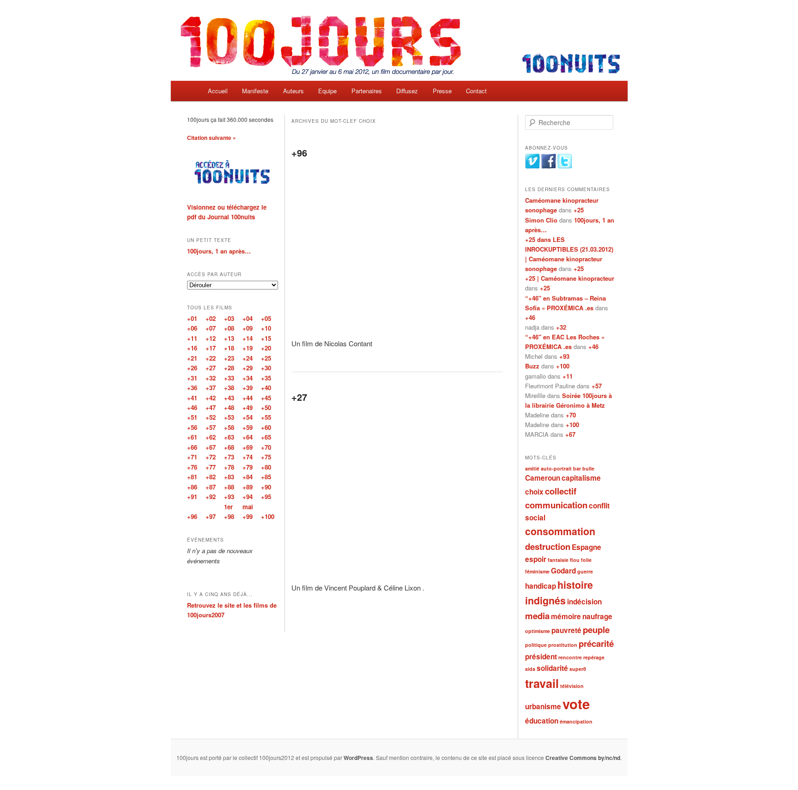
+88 (229, 486)
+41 (192, 397)
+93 (564, 356)
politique (536, 644)
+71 (192, 456)
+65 (266, 437)
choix (534, 492)
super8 (577, 668)
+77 (211, 467)
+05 (266, 318)
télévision (572, 685)
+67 (570, 434)
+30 (266, 367)
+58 (229, 427)
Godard (563, 571)
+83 (229, 476)
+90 (266, 486)
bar (577, 468)
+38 (229, 387)
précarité (596, 643)
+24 (247, 358)
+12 (211, 338)
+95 (266, 496)
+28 (229, 367)
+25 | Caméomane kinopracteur (569, 278)
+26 (192, 367)
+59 (247, 427)
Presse (442, 90)
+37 (211, 387)
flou (575, 559)
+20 (266, 348)
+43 (229, 397)
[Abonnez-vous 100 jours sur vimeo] (532, 166)
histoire (575, 585)
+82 (211, 476)
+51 (192, 417)
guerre (585, 571)
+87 (211, 486)
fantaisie (558, 559)
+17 (211, 348)
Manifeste (255, 90)
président (541, 656)
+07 (211, 328)
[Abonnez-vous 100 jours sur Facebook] (548, 166)
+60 (266, 427)
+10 (266, 328)
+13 (229, 338)
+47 (211, 407)
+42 (211, 397)
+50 (266, 407)
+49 (247, 407)
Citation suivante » (211, 137)
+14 (247, 338)
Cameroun (542, 478)
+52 (211, 417)
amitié (532, 468)
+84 (247, 476)
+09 (247, 328)
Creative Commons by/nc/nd (582, 758)
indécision (584, 602)
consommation (560, 531)
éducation (541, 721)
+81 (192, 476)
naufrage (597, 616)
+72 (211, 456)
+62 (211, 437)
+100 (562, 366)
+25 (579, 209)
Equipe (327, 90)
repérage (594, 657)
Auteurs (293, 90)
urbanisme (543, 706)
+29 (247, 367)
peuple (596, 629)
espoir (535, 559)
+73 (229, 456)
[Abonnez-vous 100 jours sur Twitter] (564, 166)
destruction (547, 546)
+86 (192, 486)
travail (542, 683)
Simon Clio (541, 220)
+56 (192, 427)
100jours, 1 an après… (219, 251)
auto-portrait (556, 468)
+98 (229, 516)
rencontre (570, 657)
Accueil (218, 90)
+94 (247, 496)
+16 (192, 348)
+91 (192, 496)
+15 (266, 338)
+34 (247, 378)
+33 (229, 378)
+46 (530, 317)
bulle (588, 468)
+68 (229, 447)
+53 (229, 417)
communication (556, 505)
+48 (229, 407)
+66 (192, 447)
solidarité (552, 668)
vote (576, 703)
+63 (229, 437)
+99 (247, 516)
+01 (192, 318)
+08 (229, 328)
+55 (266, 417)
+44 (247, 397)
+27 (299, 397)
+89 (247, 486)
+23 (229, 358)
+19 (247, 348)
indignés (545, 600)
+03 (229, 318)
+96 (299, 152)
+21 (192, 358)
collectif (560, 491)
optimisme (537, 630)
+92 (211, 496)
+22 (211, 358)
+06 (192, 328)
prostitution (562, 644)
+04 (247, 318)
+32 (561, 327)
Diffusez (407, 90)
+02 (211, 318)
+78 (229, 467)
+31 (192, 378)
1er (228, 506)
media (537, 615)
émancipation (576, 721)
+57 (597, 385)
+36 (192, 387)
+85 (266, 476)
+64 (247, 437)
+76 (192, 467)
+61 (192, 437)
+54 (247, 417)
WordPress (358, 758)
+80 (266, 467)
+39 (247, 387)
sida (530, 668)
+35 (266, 378)
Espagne (586, 547)
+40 (266, 387)
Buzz (532, 366)
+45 (266, 397)
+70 (571, 414)
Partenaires (366, 90)
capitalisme (581, 478)
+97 (211, 516)
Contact (476, 90)
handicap (540, 586)
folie (586, 559)
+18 (229, 348)
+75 (266, 456)
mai (247, 506)
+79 (247, 467)
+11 (567, 376)
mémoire (566, 616)
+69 (247, 447)
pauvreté (566, 630)
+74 (247, 456)
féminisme (537, 571)
